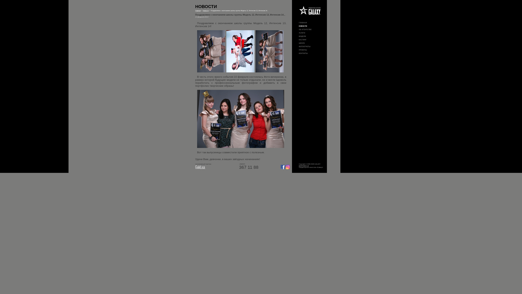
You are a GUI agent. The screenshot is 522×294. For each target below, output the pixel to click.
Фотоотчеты (304, 47)
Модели (302, 36)
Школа (302, 43)
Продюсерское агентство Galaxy (310, 10)
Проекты (303, 50)
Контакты (303, 53)
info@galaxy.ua (304, 165)
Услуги (302, 33)
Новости (303, 26)
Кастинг (303, 40)
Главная (303, 23)
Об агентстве (305, 29)
